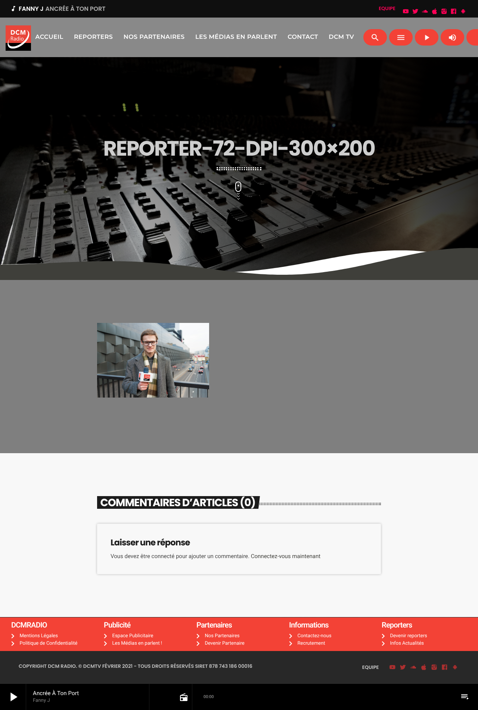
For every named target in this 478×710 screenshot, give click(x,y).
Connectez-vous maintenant (285, 556)
